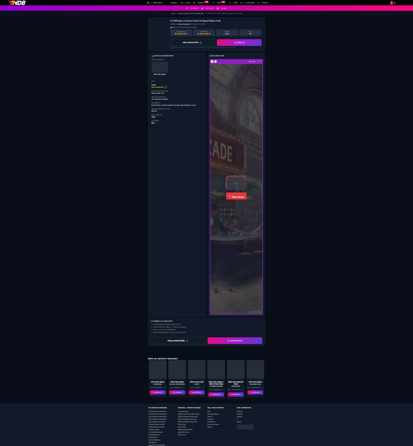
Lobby (188, 2)
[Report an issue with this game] (212, 61)
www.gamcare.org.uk (213, 424)
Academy (202, 2)
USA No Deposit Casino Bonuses (157, 411)
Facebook (239, 416)
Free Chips (209, 8)
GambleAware (211, 421)
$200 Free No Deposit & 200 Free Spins (188, 414)
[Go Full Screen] (215, 61)
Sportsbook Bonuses (154, 440)
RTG (153, 123)
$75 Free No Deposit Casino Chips (187, 419)
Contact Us (210, 419)
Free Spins (194, 8)
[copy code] (200, 42)
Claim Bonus (234, 341)
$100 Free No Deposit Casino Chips (187, 416)
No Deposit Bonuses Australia (156, 424)
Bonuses (174, 2)
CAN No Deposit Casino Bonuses (157, 416)
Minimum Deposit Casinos (185, 429)
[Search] (394, 3)
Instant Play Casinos (183, 432)
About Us (210, 416)
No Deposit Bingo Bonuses (155, 432)
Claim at (239, 42)
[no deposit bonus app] (246, 430)
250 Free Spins (182, 424)
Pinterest (239, 421)
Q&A (208, 411)
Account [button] (265, 2)
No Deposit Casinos (153, 429)
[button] (236, 183)
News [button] (235, 2)
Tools (221, 2)
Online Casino (157, 2)
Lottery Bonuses (152, 437)
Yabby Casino (182, 434)
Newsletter (240, 414)
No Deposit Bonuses (153, 434)
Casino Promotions (183, 411)
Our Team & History (213, 414)
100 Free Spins (182, 427)
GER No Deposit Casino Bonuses (157, 419)
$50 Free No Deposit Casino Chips (187, 421)
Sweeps (223, 8)
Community (250, 2)
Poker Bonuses (152, 442)
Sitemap (209, 427)
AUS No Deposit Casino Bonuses (157, 414)
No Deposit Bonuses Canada (156, 427)
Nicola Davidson (184, 24)
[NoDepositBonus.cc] (17, 2)
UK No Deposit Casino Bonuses (157, 421)
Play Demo (238, 197)
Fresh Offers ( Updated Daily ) (156, 445)
